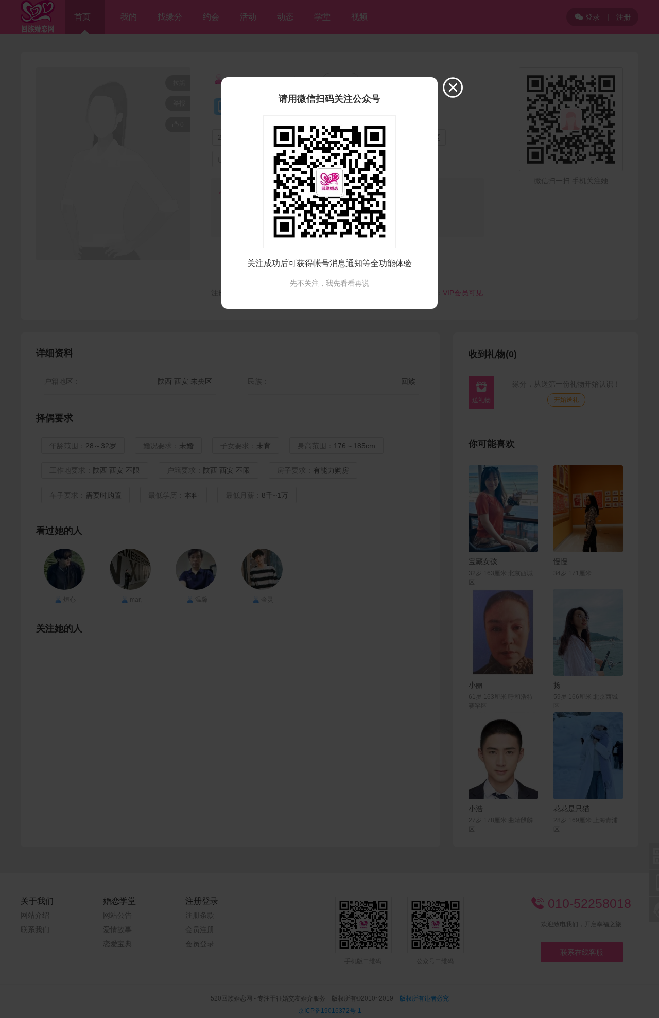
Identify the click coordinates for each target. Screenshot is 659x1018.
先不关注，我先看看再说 (329, 283)
